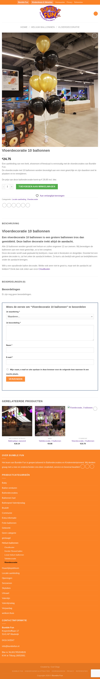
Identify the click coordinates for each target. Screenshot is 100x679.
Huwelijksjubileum (10, 568)
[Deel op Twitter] (14, 205)
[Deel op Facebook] (9, 205)
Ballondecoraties (10, 493)
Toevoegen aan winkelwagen (37, 186)
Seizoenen (7, 583)
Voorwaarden (60, 2)
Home (23, 27)
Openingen (7, 578)
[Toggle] (97, 487)
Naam (9, 345)
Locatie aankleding (19, 199)
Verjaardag (7, 608)
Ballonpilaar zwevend (17, 441)
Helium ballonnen (43, 27)
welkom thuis (8, 613)
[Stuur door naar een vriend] (18, 205)
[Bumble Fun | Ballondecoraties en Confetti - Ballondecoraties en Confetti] (50, 13)
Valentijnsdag (8, 603)
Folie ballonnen (9, 523)
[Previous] (2, 427)
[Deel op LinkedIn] (28, 205)
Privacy (69, 2)
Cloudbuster (44, 269)
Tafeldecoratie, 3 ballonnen (50, 441)
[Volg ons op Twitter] (92, 466)
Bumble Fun (23, 2)
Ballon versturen (9, 488)
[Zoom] (5, 143)
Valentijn (6, 598)
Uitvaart (5, 593)
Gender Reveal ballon (13, 551)
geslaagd (6, 538)
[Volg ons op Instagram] (87, 466)
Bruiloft (5, 508)
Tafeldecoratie (10, 559)
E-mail (9, 357)
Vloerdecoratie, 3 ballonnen (83, 441)
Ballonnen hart (8, 498)
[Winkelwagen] (96, 14)
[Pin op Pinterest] (23, 205)
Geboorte (6, 528)
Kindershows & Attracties (42, 2)
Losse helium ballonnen (14, 555)
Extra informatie (9, 518)
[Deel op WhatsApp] (4, 205)
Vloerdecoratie (69, 27)
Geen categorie (9, 533)
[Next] (98, 427)
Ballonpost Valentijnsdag (13, 503)
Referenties (78, 2)
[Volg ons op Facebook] (82, 466)
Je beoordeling (13, 323)
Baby (4, 483)
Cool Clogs (55, 667)
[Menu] (3, 13)
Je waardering (13, 312)
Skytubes (6, 588)
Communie (7, 513)
